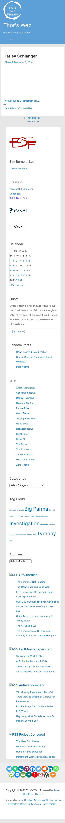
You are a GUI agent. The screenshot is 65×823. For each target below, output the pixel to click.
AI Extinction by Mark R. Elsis (31, 661)
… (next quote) (17, 331)
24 (20, 275)
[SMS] (11, 775)
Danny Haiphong (25, 398)
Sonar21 (20, 439)
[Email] (23, 775)
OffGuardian (28, 575)
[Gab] (15, 769)
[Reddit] (44, 769)
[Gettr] (35, 775)
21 (11, 275)
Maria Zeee (22, 423)
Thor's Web (17, 25)
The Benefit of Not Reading (30, 582)
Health (26, 516)
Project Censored (32, 734)
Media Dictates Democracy (31, 746)
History (33, 516)
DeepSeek (15, 193)
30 (17, 280)
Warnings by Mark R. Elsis (30, 656)
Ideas (38, 516)
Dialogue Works (24, 403)
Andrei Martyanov (25, 387)
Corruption (14, 516)
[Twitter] (38, 769)
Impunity (44, 516)
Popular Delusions (19, 189)
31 (20, 280)
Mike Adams (22, 366)
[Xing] (29, 775)
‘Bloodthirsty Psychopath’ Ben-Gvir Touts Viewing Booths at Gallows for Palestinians (35, 697)
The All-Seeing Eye (26, 625)
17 (20, 270)
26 (27, 275)
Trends (29, 535)
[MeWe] (21, 769)
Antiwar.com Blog (32, 685)
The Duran (22, 444)
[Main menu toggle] (11, 40)
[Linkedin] (50, 769)
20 (30, 270)
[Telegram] (9, 769)
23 (17, 275)
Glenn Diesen (23, 413)
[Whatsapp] (56, 769)
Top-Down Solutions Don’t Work (33, 587)
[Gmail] (41, 775)
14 (11, 270)
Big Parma (36, 509)
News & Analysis (14, 62)
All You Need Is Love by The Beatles (35, 671)
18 (23, 270)
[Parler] (27, 769)
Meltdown (44, 525)
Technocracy (20, 535)
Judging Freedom (25, 418)
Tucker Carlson (24, 454)
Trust (34, 535)
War (11, 541)
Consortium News (25, 392)
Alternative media (17, 510)
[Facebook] (33, 769)
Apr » (20, 285)
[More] (52, 775)
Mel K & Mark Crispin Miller (18, 108)
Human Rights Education (29, 751)
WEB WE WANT (19, 168)
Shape (12, 535)
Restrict (52, 525)
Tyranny (46, 533)
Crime (21, 516)
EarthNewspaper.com (35, 649)
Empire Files (22, 408)
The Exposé (22, 449)
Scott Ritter (22, 434)
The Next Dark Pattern (28, 741)
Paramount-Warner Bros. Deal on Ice (36, 756)
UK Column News (25, 459)
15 (14, 270)
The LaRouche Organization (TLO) (22, 100)
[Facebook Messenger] (17, 775)
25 (23, 275)
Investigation (25, 523)
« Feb (12, 285)
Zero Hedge (22, 464)
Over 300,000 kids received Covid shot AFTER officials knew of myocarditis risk (37, 606)
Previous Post (32, 117)
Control (52, 510)
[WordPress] (46, 775)
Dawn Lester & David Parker (31, 352)
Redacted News (24, 428)
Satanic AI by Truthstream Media (34, 666)
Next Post (32, 121)
